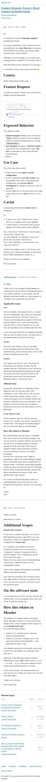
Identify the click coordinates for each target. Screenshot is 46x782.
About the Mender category (13, 734)
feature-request (6, 18)
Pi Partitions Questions (11, 725)
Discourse (14, 776)
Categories (12, 766)
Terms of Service (35, 766)
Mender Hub (6, 2)
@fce (8, 284)
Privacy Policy (6, 771)
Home (3, 766)
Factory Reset (7, 716)
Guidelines (23, 766)
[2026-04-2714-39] (23, 109)
